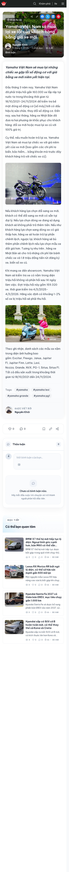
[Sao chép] (51, 429)
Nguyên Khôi (22, 412)
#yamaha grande (17, 395)
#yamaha (22, 389)
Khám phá (44, 3)
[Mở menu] (63, 4)
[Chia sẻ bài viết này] (57, 429)
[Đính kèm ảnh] (19, 464)
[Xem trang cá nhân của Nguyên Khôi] (9, 410)
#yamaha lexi (41, 389)
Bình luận (10, 52)
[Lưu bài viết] (44, 429)
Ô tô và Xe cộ (14, 20)
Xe (55, 3)
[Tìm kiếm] (35, 4)
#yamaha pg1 (42, 395)
